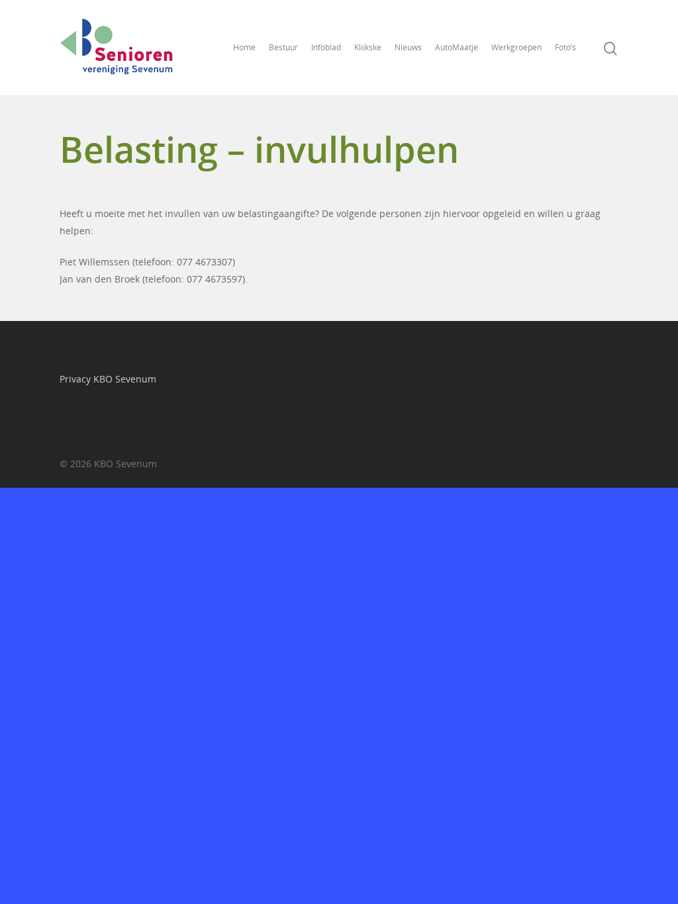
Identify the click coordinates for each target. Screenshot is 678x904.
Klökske (367, 47)
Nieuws (408, 47)
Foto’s (565, 47)
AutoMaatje (456, 47)
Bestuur (283, 47)
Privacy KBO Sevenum (108, 379)
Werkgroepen (516, 47)
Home (244, 47)
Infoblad (326, 47)
